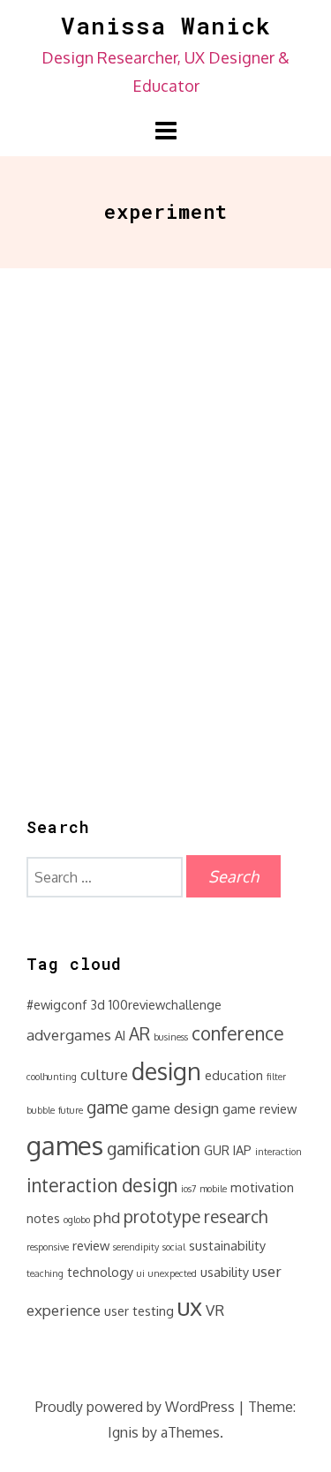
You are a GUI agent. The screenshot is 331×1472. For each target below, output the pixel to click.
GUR (216, 1150)
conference (238, 1033)
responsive (47, 1247)
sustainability (227, 1245)
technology (100, 1272)
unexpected (172, 1273)
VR (215, 1310)
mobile (213, 1189)
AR (139, 1034)
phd (107, 1217)
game (107, 1107)
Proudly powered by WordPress (135, 1407)
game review (259, 1108)
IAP (242, 1150)
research (235, 1216)
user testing (139, 1310)
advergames (68, 1034)
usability (224, 1272)
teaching (45, 1273)
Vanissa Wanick (166, 26)
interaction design (101, 1185)
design (166, 1070)
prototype (162, 1216)
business (171, 1037)
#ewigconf (56, 1004)
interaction (278, 1151)
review (90, 1245)
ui (141, 1273)
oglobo (77, 1219)
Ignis (123, 1432)
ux (189, 1306)
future (70, 1110)
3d (97, 1004)
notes (43, 1218)
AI (120, 1035)
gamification (153, 1149)
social (173, 1247)
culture (104, 1074)
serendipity (136, 1247)
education (234, 1075)
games (64, 1145)
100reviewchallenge (165, 1004)
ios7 (188, 1189)
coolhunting (51, 1076)
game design (175, 1108)
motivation (262, 1187)
